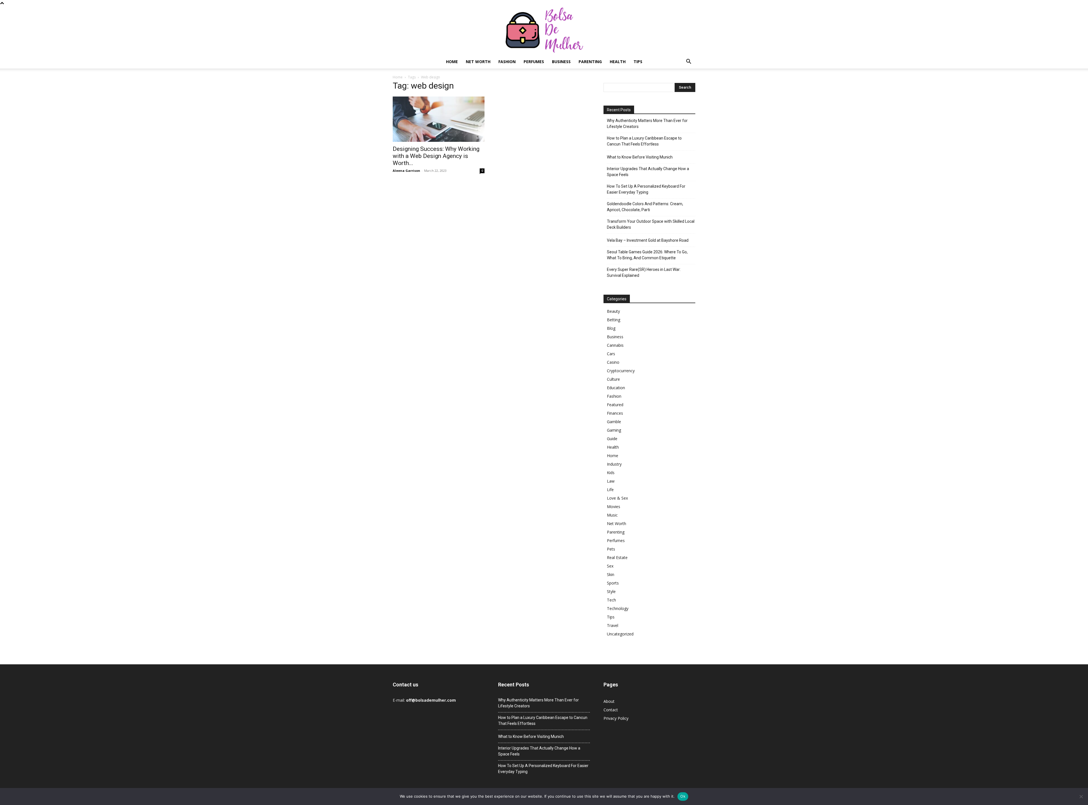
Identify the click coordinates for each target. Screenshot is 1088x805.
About (609, 701)
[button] (688, 62)
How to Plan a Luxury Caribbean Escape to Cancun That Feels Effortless (644, 141)
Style (611, 591)
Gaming (614, 430)
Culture (613, 379)
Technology (617, 608)
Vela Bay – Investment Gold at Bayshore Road (647, 240)
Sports (613, 583)
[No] (1081, 796)
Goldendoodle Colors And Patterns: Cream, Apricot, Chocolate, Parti (645, 207)
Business (561, 61)
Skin (610, 574)
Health (618, 61)
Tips (638, 61)
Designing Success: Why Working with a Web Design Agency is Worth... (436, 155)
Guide (612, 438)
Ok (682, 796)
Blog (611, 328)
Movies (613, 506)
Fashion (507, 61)
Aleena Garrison (406, 170)
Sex (610, 566)
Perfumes (534, 61)
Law (611, 481)
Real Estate (617, 557)
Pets (611, 549)
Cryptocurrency (621, 370)
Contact (611, 709)
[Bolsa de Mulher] (544, 30)
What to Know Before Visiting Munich (640, 157)
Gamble (614, 421)
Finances (615, 413)
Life (610, 489)
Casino (613, 362)
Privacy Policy (616, 718)
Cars (611, 353)
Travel (612, 625)
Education (616, 387)
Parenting (590, 61)
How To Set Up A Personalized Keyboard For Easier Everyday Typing (646, 189)
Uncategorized (620, 634)
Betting (613, 319)
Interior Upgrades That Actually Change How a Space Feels (648, 171)
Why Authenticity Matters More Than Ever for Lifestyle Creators (647, 123)
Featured (615, 404)
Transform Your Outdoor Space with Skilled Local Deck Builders (650, 224)
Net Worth (478, 61)
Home (452, 61)
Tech (611, 600)
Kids (611, 472)
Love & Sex (617, 498)
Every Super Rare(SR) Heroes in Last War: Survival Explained (644, 272)
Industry (614, 464)
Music (612, 515)
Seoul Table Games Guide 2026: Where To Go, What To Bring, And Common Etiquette (647, 255)
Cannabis (615, 345)
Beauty (613, 311)
